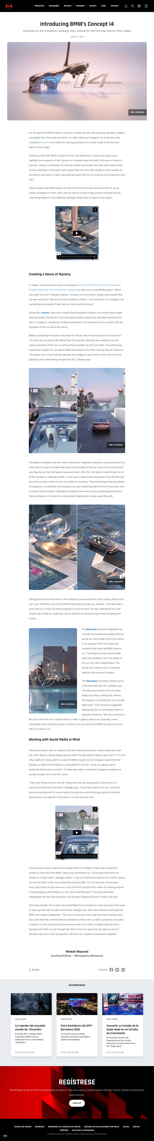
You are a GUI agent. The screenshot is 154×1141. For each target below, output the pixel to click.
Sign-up (77, 1103)
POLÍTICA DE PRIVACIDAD (83, 1130)
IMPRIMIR (64, 1130)
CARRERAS (39, 1126)
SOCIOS (136, 1126)
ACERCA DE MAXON (22, 1126)
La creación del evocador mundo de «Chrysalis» (30, 1027)
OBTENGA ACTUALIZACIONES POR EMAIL (101, 1126)
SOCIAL (126, 1126)
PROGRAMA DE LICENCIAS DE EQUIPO (64, 1126)
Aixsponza (45, 142)
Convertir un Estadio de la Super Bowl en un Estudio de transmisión (122, 1029)
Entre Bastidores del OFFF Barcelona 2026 (76, 1027)
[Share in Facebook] (111, 970)
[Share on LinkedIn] (123, 970)
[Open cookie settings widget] (5, 1135)
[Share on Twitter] (117, 970)
